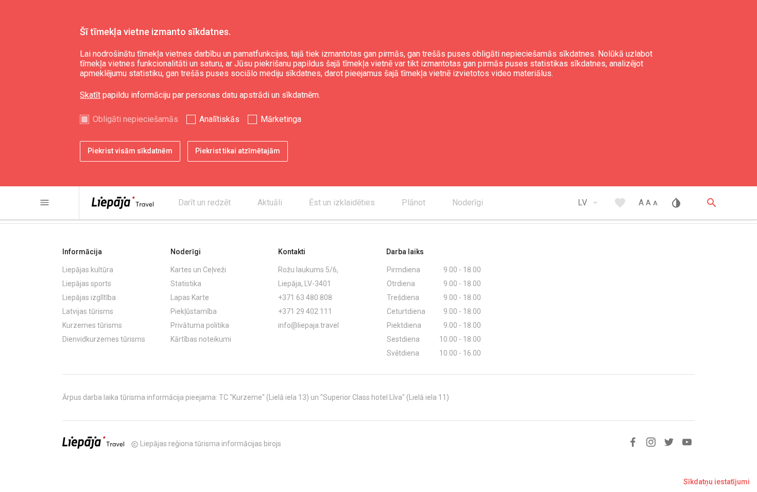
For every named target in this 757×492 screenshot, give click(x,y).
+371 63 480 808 (305, 297)
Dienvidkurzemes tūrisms (103, 339)
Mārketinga (281, 119)
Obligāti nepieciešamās (135, 119)
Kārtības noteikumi (200, 339)
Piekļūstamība (193, 311)
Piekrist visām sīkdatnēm (130, 151)
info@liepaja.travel (308, 325)
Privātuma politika (199, 325)
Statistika (185, 283)
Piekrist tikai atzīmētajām (237, 151)
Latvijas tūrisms (87, 311)
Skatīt (90, 95)
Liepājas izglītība (89, 297)
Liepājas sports (86, 283)
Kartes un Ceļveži (198, 270)
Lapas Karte (189, 297)
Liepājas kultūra (87, 270)
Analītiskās (219, 119)
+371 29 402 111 (305, 311)
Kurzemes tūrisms (92, 325)
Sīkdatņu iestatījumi (716, 482)
